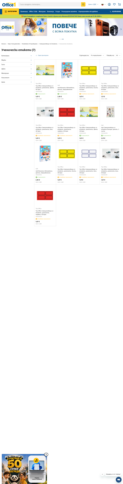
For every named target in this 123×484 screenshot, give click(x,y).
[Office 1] (8, 4)
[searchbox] (51, 4)
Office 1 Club (33, 11)
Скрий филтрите (43, 55)
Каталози (50, 11)
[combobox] (93, 4)
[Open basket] (119, 4)
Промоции (24, 11)
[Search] (83, 4)
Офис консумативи (14, 44)
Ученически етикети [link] (65, 44)
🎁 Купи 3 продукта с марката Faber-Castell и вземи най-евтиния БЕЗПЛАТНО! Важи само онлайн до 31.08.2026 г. (61, 16)
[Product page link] (45, 70)
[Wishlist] (114, 4)
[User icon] (109, 4)
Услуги (57, 11)
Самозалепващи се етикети (48, 44)
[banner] (61, 27)
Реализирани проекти (69, 11)
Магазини (42, 11)
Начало (3, 44)
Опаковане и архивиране (29, 44)
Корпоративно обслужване (88, 11)
